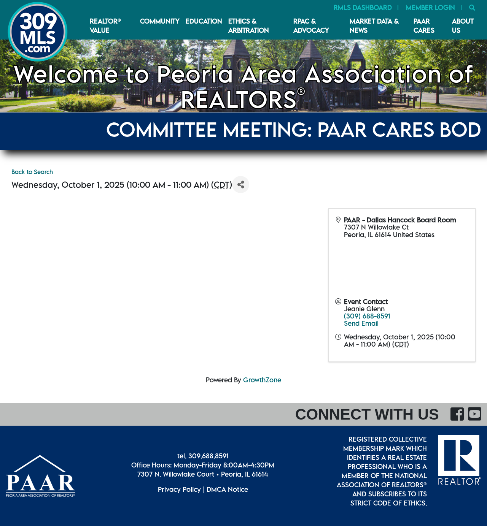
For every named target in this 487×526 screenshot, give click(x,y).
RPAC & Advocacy (311, 25)
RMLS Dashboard (363, 7)
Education (204, 21)
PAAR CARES (424, 25)
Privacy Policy (179, 489)
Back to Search (32, 172)
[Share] (240, 184)
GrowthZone (262, 380)
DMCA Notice (227, 489)
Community (160, 21)
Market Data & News (374, 25)
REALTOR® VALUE (105, 25)
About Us (463, 25)
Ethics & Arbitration (248, 25)
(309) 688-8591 (367, 316)
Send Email (361, 323)
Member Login (430, 7)
